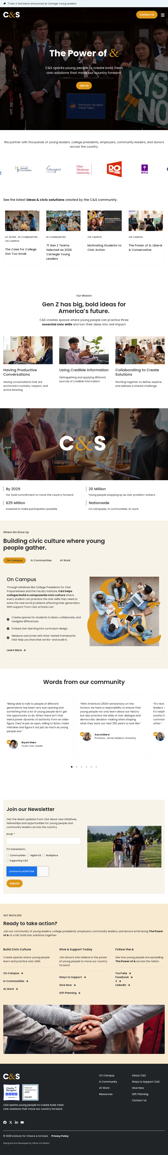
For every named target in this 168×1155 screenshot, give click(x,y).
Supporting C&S (19, 860)
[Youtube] (22, 1122)
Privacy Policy (60, 1136)
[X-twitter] (10, 1122)
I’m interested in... (17, 849)
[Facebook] (5, 1122)
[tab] (14, 560)
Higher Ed (36, 855)
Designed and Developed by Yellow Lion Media (26, 1143)
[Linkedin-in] (16, 1122)
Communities (18, 855)
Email (10, 834)
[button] (72, 767)
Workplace (52, 855)
